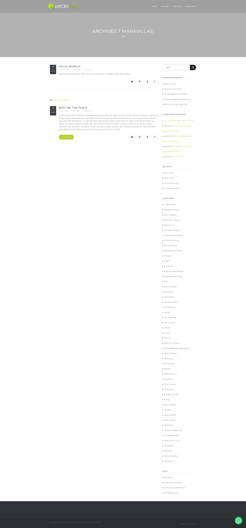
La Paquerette (171, 302)
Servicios (164, 6)
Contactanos (190, 6)
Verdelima (169, 446)
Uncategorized (171, 435)
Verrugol (168, 451)
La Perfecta (169, 307)
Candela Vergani (172, 230)
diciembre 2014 (171, 183)
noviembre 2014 (171, 188)
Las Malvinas (170, 317)
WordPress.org (171, 493)
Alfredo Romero (172, 210)
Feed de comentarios (174, 488)
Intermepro (169, 297)
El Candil (168, 266)
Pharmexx (169, 389)
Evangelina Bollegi (173, 276)
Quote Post (178, 156)
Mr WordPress (171, 121)
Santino (168, 410)
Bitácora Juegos (172, 220)
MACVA (167, 338)
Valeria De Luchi (172, 440)
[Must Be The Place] (59, 100)
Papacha (168, 379)
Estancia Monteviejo (174, 271)
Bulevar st (169, 225)
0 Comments (87, 111)
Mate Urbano (170, 353)
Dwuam (167, 256)
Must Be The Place (73, 107)
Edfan (167, 261)
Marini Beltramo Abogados (177, 348)
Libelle (167, 328)
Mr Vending (169, 364)
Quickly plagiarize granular (177, 99)
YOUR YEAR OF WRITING (175, 94)
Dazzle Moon (170, 246)
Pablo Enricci (170, 374)
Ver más (66, 137)
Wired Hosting (171, 456)
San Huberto (170, 405)
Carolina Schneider (173, 235)
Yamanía (168, 461)
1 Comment (88, 69)
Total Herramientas (173, 430)
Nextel (167, 369)
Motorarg (168, 358)
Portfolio (177, 6)
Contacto (191, 524)
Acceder (168, 477)
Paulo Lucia (170, 384)
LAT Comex (169, 322)
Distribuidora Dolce (173, 251)
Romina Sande (171, 394)
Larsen (167, 312)
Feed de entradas (172, 482)
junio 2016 (169, 173)
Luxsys (167, 333)
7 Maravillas (76, 69)
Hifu (166, 281)
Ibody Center (170, 287)
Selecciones (170, 415)
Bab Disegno (170, 215)
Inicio (154, 6)
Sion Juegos (170, 420)
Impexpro (168, 292)
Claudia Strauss (171, 240)
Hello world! (69, 66)
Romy (167, 399)
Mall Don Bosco (172, 343)
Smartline (168, 425)
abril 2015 (168, 178)
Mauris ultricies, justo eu (175, 104)
